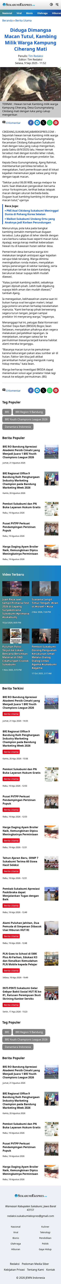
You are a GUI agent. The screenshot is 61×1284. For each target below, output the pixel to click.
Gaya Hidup (45, 1249)
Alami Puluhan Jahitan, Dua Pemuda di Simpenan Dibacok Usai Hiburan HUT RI (22, 926)
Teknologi (45, 1232)
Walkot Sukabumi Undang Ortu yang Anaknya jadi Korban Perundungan (30, 220)
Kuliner (45, 1226)
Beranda (7, 20)
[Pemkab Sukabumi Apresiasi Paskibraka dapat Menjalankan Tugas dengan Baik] (51, 894)
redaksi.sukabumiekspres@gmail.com (30, 1216)
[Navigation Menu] (57, 5)
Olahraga (42, 13)
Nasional (7, 13)
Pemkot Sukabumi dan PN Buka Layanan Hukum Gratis (22, 505)
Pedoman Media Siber (35, 1264)
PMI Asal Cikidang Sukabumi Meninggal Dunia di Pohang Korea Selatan (32, 212)
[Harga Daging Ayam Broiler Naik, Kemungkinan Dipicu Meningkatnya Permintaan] (51, 552)
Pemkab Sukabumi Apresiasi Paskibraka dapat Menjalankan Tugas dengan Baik (21, 894)
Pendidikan (45, 1237)
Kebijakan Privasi (14, 1269)
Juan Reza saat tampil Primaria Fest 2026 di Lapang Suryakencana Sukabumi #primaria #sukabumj (15, 608)
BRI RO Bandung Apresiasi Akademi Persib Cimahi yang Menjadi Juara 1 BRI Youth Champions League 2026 (21, 452)
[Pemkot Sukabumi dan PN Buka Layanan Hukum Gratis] (51, 509)
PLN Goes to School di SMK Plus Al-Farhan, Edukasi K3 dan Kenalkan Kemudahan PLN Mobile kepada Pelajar (20, 959)
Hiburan (15, 1249)
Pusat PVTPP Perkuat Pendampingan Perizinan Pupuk (19, 527)
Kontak (50, 1269)
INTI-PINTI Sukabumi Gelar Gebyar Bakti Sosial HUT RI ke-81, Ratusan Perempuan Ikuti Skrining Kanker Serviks (22, 993)
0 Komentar (13, 123)
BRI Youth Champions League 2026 (26, 419)
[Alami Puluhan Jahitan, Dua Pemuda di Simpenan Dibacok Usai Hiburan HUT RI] (51, 928)
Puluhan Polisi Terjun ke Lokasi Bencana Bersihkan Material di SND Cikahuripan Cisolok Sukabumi (15, 655)
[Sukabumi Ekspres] (18, 5)
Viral (19, 13)
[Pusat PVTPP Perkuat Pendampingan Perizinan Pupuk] (51, 528)
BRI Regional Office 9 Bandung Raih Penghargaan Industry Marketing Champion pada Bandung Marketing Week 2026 (21, 480)
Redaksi (15, 1264)
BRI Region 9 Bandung (29, 412)
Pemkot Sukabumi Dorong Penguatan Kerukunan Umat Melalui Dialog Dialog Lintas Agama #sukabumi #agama (44, 657)
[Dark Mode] (51, 5)
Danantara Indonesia (18, 427)
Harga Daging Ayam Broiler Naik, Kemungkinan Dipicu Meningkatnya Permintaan (20, 550)
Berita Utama (23, 20)
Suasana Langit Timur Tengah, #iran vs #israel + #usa (45, 603)
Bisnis (29, 13)
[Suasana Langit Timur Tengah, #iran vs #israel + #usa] (45, 588)
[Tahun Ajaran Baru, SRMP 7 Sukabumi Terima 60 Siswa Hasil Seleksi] (51, 863)
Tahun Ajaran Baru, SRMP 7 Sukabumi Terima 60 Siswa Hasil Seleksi (20, 861)
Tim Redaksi (35, 56)
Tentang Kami (35, 1269)
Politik (45, 1243)
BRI (7, 412)
